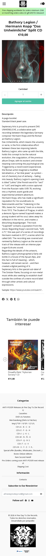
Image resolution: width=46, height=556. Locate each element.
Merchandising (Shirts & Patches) (23, 420)
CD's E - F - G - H (23, 430)
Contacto (23, 479)
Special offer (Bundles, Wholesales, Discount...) (23, 450)
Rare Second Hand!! (23, 457)
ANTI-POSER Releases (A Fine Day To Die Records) (23, 408)
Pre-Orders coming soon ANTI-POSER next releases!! (23, 461)
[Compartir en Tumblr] (15, 299)
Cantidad (23, 89)
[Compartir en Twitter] (7, 299)
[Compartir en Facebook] (3, 299)
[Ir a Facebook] (26, 500)
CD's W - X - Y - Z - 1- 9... (23, 447)
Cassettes (23, 413)
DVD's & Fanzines (23, 417)
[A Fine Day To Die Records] (23, 4)
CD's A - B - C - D (23, 427)
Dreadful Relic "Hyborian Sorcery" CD (20, 373)
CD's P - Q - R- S (23, 440)
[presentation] (5, 359)
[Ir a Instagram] (29, 500)
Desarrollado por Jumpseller (22, 521)
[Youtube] (32, 500)
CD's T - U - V (23, 443)
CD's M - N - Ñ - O (23, 437)
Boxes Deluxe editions (23, 454)
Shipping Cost (23, 466)
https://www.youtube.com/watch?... (26, 290)
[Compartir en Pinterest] (11, 299)
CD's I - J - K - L (23, 433)
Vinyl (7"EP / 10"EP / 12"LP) (23, 423)
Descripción (7, 114)
